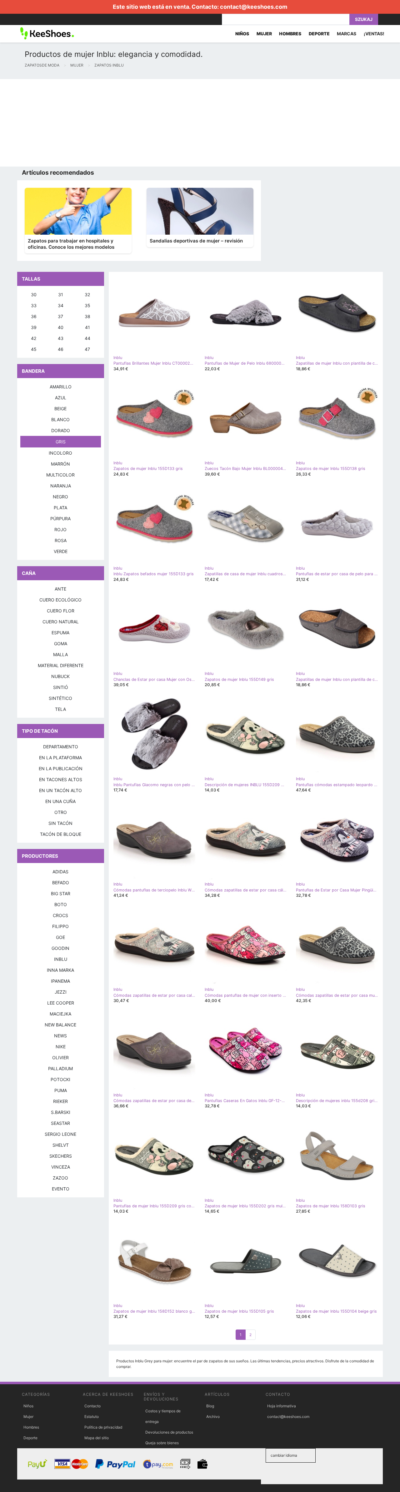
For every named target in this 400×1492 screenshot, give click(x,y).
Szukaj (363, 19)
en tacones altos (60, 779)
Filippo (60, 926)
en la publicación (60, 768)
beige (60, 408)
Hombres (31, 1427)
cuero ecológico (60, 599)
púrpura (60, 518)
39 (34, 327)
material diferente (60, 665)
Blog (210, 1406)
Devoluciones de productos (169, 1432)
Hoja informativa (281, 1406)
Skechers (60, 1156)
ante (60, 588)
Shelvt (60, 1145)
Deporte (30, 1437)
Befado (60, 882)
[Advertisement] (187, 123)
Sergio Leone (60, 1134)
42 (33, 338)
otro (60, 812)
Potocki (60, 1079)
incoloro (60, 453)
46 (60, 349)
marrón (60, 464)
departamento (60, 746)
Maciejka (60, 1013)
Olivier (60, 1057)
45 (34, 349)
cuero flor (60, 610)
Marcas (346, 33)
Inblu (60, 959)
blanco (60, 419)
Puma (60, 1090)
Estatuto (91, 1416)
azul (60, 397)
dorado (60, 430)
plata (60, 507)
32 (87, 294)
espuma (60, 632)
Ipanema (60, 981)
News (60, 1035)
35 (87, 305)
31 (60, 294)
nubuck (60, 676)
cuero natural (60, 621)
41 (87, 327)
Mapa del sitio (96, 1437)
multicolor (60, 474)
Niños (28, 1406)
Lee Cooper (60, 1002)
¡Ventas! (374, 33)
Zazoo (60, 1177)
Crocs (60, 915)
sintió (60, 687)
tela (60, 709)
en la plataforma (60, 757)
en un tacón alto (60, 790)
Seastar (60, 1123)
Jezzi (61, 992)
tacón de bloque (60, 834)
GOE (60, 937)
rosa (61, 540)
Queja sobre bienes (162, 1442)
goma (60, 643)
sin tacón (60, 823)
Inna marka (60, 970)
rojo (60, 529)
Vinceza (60, 1167)
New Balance (60, 1024)
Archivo (213, 1416)
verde (61, 551)
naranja (60, 485)
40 (60, 327)
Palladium (60, 1068)
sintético (60, 698)
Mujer (28, 1416)
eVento (60, 1188)
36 (34, 316)
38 (87, 316)
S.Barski (60, 1112)
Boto (60, 904)
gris (61, 441)
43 (60, 338)
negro (60, 496)
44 (87, 338)
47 (87, 349)
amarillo (61, 386)
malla (60, 654)
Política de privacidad (103, 1427)
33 (34, 305)
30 (34, 294)
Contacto (92, 1406)
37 (60, 316)
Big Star (60, 893)
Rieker (60, 1101)
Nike (61, 1046)
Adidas (60, 871)
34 (60, 305)
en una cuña (60, 801)
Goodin (60, 948)
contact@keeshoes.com (253, 6)
